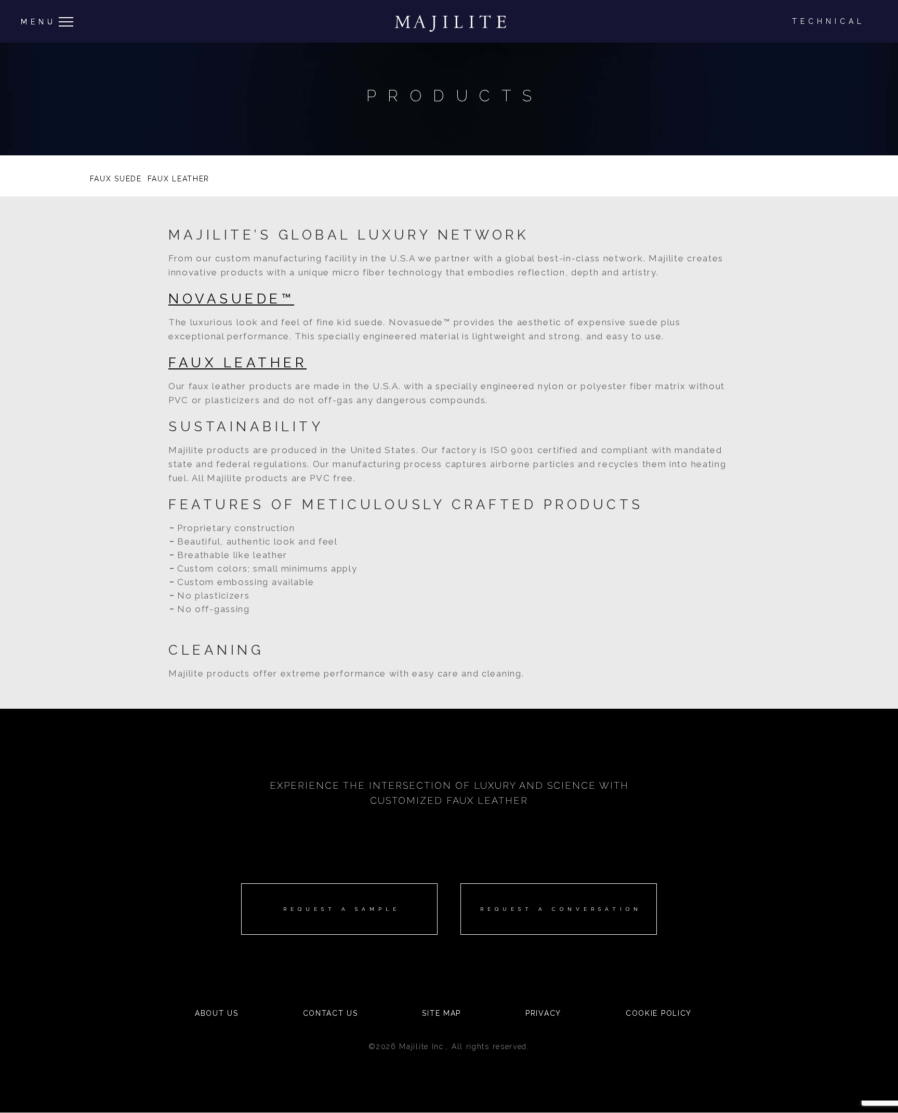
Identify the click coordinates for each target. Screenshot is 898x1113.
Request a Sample (341, 909)
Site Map (441, 1013)
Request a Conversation (561, 909)
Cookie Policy (659, 1013)
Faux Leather (178, 179)
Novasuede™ (231, 299)
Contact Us (330, 1013)
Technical (828, 21)
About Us (217, 1013)
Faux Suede (116, 179)
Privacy (543, 1013)
